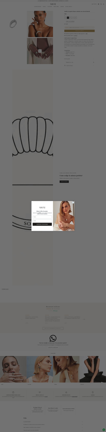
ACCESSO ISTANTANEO (42, 224)
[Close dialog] (73, 202)
